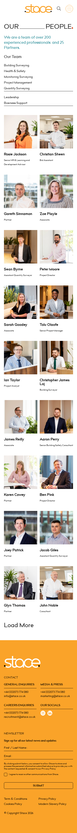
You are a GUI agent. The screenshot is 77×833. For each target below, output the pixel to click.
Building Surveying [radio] (16, 65)
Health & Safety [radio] (14, 71)
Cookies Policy (13, 804)
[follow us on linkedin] (49, 714)
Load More (19, 625)
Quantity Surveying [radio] (17, 88)
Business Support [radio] (15, 103)
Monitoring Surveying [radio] (18, 77)
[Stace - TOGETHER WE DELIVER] (38, 8)
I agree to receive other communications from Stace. (34, 774)
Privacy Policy (47, 799)
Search (58, 8)
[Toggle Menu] (70, 8)
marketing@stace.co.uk (55, 696)
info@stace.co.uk (14, 696)
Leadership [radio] (11, 97)
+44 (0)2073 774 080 (16, 692)
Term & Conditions (15, 799)
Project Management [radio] (18, 83)
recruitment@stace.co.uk (19, 717)
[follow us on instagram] (42, 714)
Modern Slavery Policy (52, 804)
